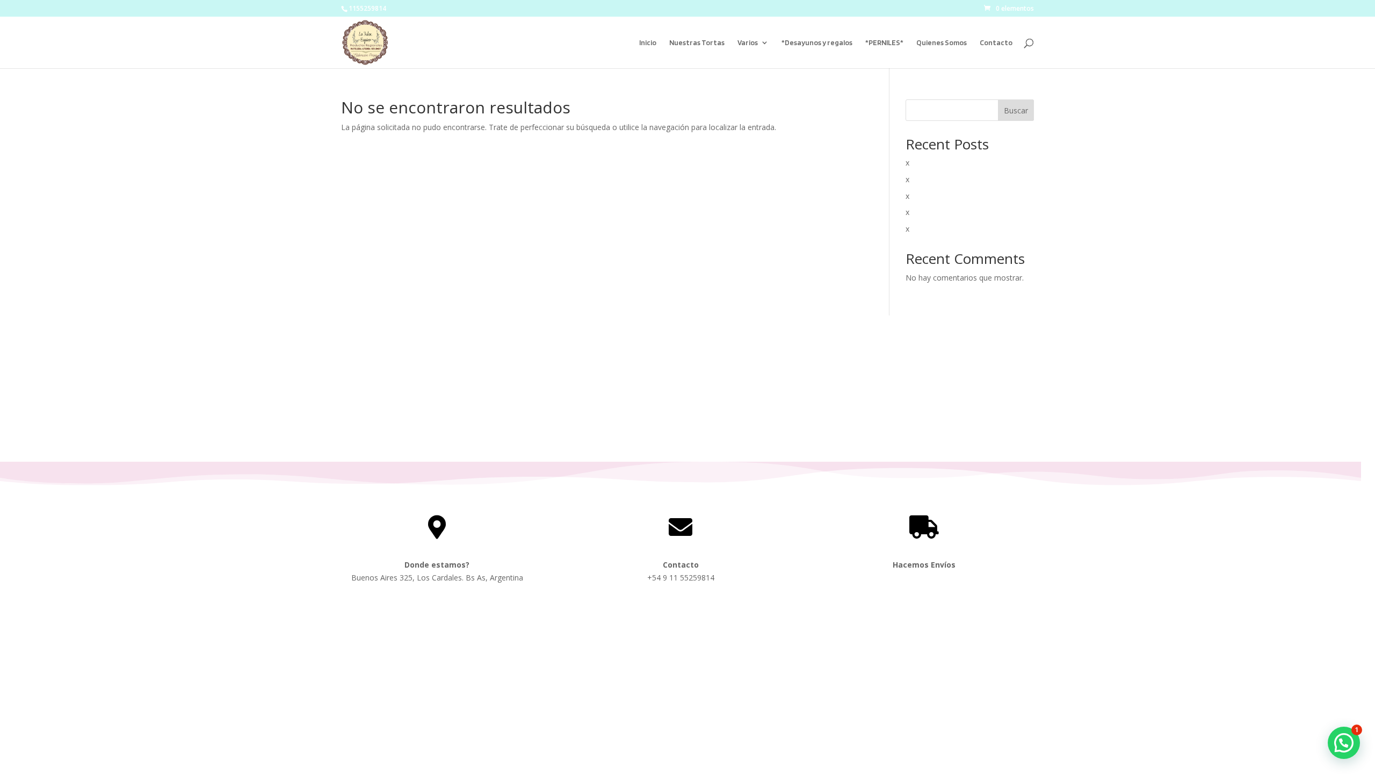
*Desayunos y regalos (816, 43)
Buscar (1016, 110)
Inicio (647, 43)
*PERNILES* (884, 43)
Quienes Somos (941, 43)
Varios (747, 43)
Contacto (996, 43)
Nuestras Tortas (697, 43)
